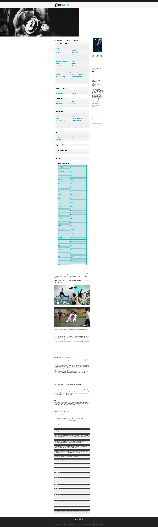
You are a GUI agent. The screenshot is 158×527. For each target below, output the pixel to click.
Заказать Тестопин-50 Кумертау (96, 119)
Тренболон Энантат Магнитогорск (95, 121)
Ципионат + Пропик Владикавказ (95, 106)
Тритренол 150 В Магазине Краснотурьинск (96, 103)
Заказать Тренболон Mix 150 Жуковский (60, 425)
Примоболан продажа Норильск (59, 424)
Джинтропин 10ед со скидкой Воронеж (62, 38)
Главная (55, 38)
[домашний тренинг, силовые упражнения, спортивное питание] (62, 4)
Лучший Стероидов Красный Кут (96, 114)
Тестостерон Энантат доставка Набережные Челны (96, 123)
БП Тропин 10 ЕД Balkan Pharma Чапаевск (60, 423)
